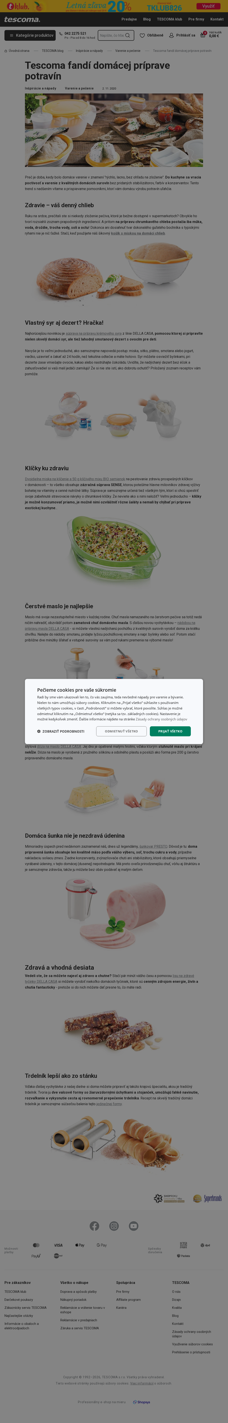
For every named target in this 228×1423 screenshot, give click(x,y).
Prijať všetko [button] (170, 731)
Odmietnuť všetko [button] (121, 731)
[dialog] (114, 711)
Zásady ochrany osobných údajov (161, 719)
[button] (60, 731)
